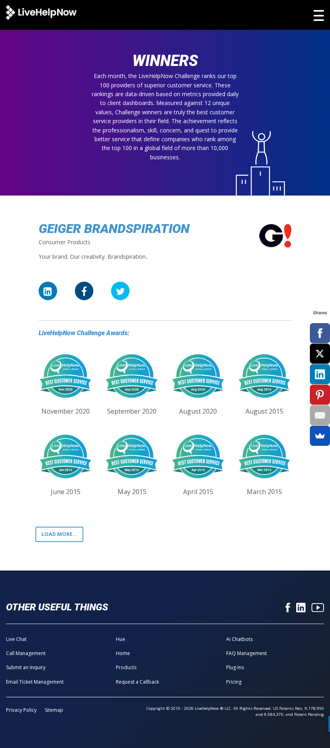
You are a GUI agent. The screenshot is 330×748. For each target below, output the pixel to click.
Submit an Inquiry (25, 667)
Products (126, 667)
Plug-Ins (235, 667)
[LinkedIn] (320, 374)
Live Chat (16, 639)
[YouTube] (317, 608)
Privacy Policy (21, 710)
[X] (320, 354)
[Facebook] (287, 608)
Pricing (233, 681)
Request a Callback (137, 681)
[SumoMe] (320, 436)
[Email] (320, 415)
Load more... (59, 534)
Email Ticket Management (35, 681)
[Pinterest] (320, 395)
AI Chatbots (239, 639)
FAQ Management (246, 653)
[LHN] (41, 13)
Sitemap (54, 710)
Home (123, 653)
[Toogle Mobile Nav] (319, 15)
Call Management (25, 653)
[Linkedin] (300, 608)
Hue (120, 639)
